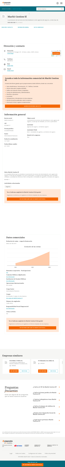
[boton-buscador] (62, 9)
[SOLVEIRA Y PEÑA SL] (6, 362)
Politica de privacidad (50, 453)
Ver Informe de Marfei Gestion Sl (32, 464)
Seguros (8, 186)
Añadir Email (10, 70)
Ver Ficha (24, 371)
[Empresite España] (7, 3)
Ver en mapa (56, 53)
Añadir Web (10, 65)
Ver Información (10, 277)
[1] (8, 22)
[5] (15, 22)
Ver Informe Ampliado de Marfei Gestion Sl (32, 199)
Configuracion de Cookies (35, 453)
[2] (10, 22)
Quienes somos (27, 445)
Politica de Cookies (20, 453)
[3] (11, 22)
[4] (13, 22)
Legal (11, 453)
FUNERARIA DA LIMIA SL (46, 360)
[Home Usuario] (57, 3)
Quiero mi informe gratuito (32, 106)
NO (7, 272)
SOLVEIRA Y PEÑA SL (16, 360)
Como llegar (10, 53)
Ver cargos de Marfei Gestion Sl (14, 298)
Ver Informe (14, 371)
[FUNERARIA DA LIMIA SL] (34, 362)
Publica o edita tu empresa (52, 445)
